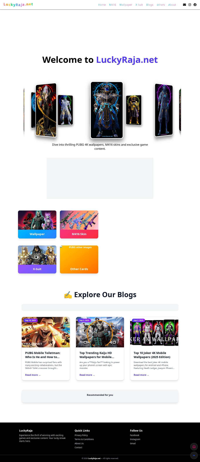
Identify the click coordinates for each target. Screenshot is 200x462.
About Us (79, 443)
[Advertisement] (88, 22)
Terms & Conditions (84, 439)
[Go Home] (194, 446)
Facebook (134, 435)
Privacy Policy (81, 435)
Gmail (133, 443)
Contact (78, 447)
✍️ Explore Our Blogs (100, 294)
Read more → (33, 375)
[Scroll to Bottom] (194, 455)
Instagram (135, 439)
